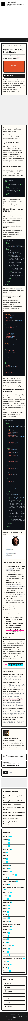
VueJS (6, 967)
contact (7, 1016)
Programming (8, 945)
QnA (24, 1016)
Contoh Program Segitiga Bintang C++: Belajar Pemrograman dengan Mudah (15, 631)
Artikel (6, 846)
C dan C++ (7, 849)
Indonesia (18, 1019)
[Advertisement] (14, 22)
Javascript (7, 902)
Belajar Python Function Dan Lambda (13, 815)
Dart (5, 862)
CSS (18, 57)
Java (5, 899)
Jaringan (6, 895)
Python (6, 948)
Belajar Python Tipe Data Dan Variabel (14, 812)
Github (6, 878)
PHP (5, 942)
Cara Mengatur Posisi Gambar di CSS (13, 674)
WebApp (14, 1017)
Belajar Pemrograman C (12, 613)
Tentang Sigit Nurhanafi (10, 738)
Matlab (6, 915)
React (5, 952)
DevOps (6, 868)
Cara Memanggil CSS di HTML (11, 682)
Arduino (6, 843)
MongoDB (7, 921)
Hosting (6, 884)
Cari (6, 772)
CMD (5, 855)
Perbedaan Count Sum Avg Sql (11, 818)
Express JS (7, 871)
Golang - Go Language (10, 881)
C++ (5, 852)
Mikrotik (6, 918)
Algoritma (7, 836)
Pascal (6, 939)
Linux (5, 911)
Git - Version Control (10, 874)
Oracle (5, 936)
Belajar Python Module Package (12, 804)
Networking (7, 929)
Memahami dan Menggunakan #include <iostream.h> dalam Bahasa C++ (14, 619)
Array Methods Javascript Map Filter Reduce (13, 808)
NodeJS (6, 932)
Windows (6, 971)
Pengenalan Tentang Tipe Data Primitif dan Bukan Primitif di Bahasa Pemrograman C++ (14, 625)
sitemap (12, 1016)
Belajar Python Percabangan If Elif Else (12, 796)
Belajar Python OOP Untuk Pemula (12, 801)
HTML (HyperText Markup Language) (11, 58)
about (3, 1016)
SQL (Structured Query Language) (13, 958)
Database (7, 865)
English (11, 1019)
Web (14, 664)
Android (6, 839)
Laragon (6, 905)
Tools (5, 961)
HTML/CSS (7, 892)
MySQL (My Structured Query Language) (11, 925)
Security (6, 955)
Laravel (6, 908)
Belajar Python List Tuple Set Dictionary (11, 823)
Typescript (7, 964)
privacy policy (19, 1016)
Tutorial (19, 664)
